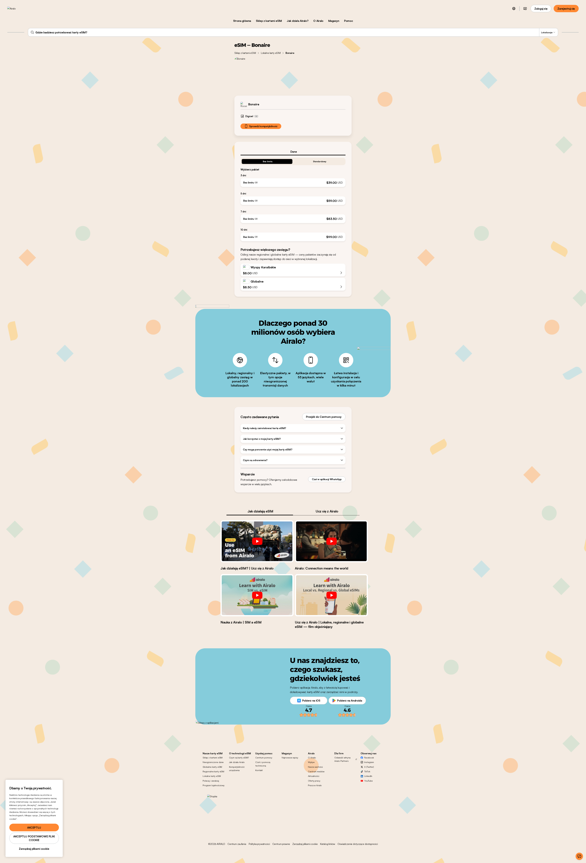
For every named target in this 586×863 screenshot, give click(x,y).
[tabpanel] (293, 198)
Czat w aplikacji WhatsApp (327, 479)
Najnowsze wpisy (290, 757)
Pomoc (348, 20)
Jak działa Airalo (237, 762)
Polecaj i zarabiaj (211, 780)
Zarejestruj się (566, 8)
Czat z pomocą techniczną (262, 764)
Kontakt (259, 770)
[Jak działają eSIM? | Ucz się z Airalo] (257, 541)
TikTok (367, 771)
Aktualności (313, 776)
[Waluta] (525, 8)
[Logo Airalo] (16, 8)
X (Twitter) (369, 767)
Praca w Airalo (315, 785)
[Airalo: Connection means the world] (331, 541)
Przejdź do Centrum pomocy (324, 416)
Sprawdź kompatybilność (263, 126)
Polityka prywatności (259, 843)
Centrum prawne (281, 843)
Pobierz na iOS (311, 700)
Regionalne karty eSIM (213, 771)
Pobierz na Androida (349, 700)
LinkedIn (368, 776)
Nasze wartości (315, 767)
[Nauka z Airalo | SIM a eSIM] (257, 595)
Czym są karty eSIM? (239, 757)
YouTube (368, 780)
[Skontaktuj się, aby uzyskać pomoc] (579, 856)
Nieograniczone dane (213, 762)
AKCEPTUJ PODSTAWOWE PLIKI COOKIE (34, 838)
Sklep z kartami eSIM (269, 20)
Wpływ (311, 762)
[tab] (293, 151)
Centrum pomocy (263, 757)
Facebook (369, 757)
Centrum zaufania (237, 843)
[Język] (514, 8)
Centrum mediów (316, 771)
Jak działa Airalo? (298, 20)
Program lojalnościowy (213, 785)
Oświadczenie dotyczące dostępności (358, 843)
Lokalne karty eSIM (271, 52)
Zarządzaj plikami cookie (305, 843)
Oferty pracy (314, 780)
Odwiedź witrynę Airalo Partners (342, 759)
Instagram (369, 762)
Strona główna (242, 20)
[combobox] (293, 32)
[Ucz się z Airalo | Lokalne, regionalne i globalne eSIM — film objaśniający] (331, 595)
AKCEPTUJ (34, 827)
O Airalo (318, 20)
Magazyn (333, 20)
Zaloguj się (540, 8)
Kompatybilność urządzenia (237, 769)
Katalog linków (327, 843)
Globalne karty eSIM (212, 767)
